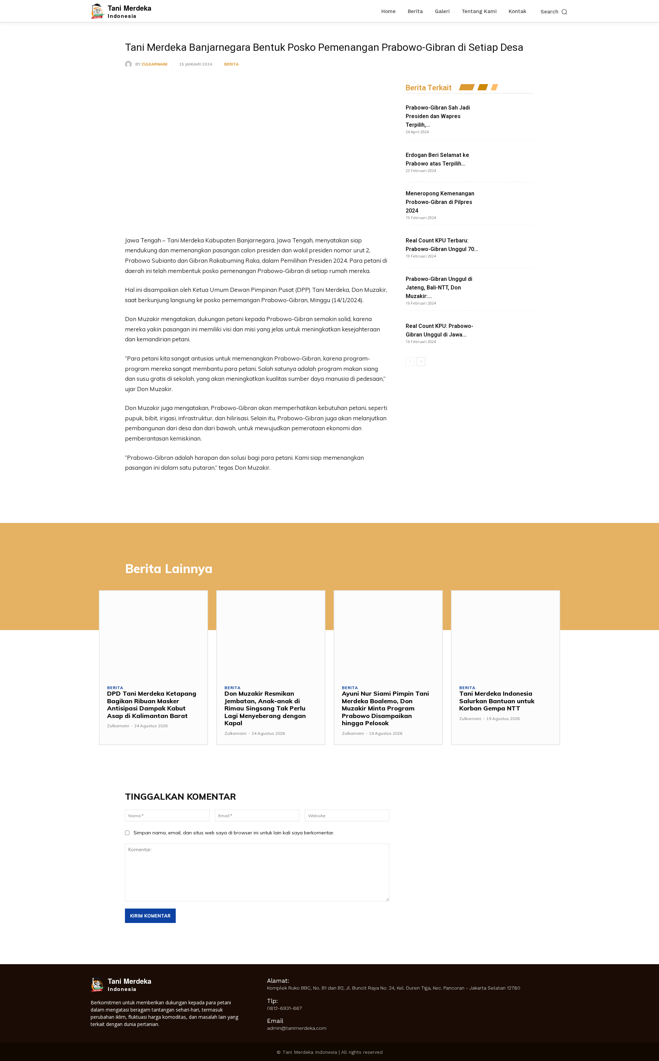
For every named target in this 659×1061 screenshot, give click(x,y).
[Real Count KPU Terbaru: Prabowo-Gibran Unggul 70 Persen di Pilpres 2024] (508, 247)
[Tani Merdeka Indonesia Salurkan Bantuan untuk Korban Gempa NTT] (505, 634)
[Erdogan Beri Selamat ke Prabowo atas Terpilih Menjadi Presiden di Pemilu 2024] (508, 161)
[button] (554, 11)
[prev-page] (410, 361)
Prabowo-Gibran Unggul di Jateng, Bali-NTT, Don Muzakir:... (439, 287)
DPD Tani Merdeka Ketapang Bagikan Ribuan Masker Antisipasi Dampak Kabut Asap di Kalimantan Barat (151, 704)
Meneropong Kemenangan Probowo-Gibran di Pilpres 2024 (440, 202)
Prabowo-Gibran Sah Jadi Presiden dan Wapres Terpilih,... (438, 116)
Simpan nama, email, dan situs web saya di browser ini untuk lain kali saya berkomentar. (234, 833)
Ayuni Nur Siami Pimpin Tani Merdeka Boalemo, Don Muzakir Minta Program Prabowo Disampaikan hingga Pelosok (385, 708)
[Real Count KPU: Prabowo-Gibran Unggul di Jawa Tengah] (508, 332)
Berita (231, 64)
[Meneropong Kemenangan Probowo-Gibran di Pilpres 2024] (508, 204)
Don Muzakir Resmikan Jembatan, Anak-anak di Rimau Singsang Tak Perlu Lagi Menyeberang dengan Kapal (265, 708)
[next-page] (421, 361)
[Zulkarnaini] (130, 64)
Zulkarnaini (154, 64)
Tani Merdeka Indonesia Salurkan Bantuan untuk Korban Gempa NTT (496, 700)
